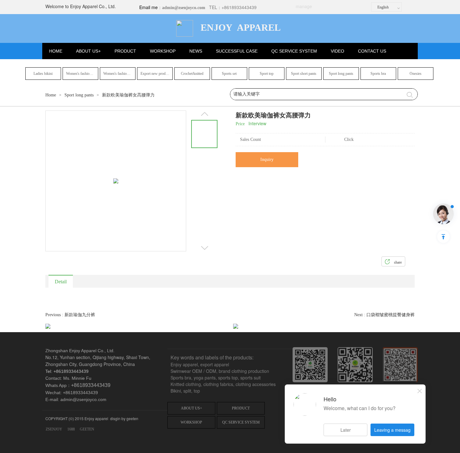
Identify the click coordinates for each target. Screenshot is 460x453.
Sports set (229, 73)
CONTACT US (372, 51)
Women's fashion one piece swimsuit (82, 73)
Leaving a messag (392, 430)
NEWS (195, 51)
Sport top (266, 73)
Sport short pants (303, 73)
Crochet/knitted (192, 73)
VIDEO (337, 51)
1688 (71, 429)
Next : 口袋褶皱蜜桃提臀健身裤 (384, 314)
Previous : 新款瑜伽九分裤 (70, 314)
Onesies (416, 73)
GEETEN (87, 429)
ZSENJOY (54, 429)
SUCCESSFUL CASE (237, 51)
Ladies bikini (43, 73)
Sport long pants (341, 73)
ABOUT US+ (88, 51)
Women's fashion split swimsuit (119, 73)
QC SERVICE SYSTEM (294, 51)
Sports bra (378, 73)
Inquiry (266, 159)
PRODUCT (125, 51)
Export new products (156, 73)
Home (50, 95)
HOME (55, 51)
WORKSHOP (163, 51)
